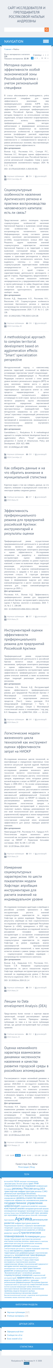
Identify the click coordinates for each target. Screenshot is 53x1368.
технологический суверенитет (36, 1264)
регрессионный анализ (17, 1245)
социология (31, 1295)
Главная (7, 49)
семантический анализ (39, 1285)
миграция (23, 1181)
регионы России (22, 1188)
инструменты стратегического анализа (20, 1262)
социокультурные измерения (18, 1275)
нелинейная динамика (31, 1273)
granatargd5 (42, 176)
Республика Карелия (39, 1282)
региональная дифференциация (17, 1282)
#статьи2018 (8, 1181)
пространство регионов (31, 1239)
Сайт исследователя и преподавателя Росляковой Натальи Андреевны (26, 14)
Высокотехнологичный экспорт (15, 1295)
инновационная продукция (15, 1211)
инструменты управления (22, 1251)
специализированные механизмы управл (21, 1293)
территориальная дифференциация (19, 1253)
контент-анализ (12, 1257)
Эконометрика (10, 1184)
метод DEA (39, 1189)
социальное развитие (29, 1206)
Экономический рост (13, 1273)
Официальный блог (15, 1332)
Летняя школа (22, 1184)
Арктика (23, 1218)
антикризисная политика (13, 1260)
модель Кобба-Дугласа (13, 1280)
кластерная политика (12, 1241)
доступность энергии (23, 1248)
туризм (15, 1233)
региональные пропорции (15, 1194)
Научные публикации (15, 176)
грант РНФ (33, 1183)
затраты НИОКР (40, 1278)
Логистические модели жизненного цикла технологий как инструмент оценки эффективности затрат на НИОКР (25, 742)
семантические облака (13, 1264)
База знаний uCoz (14, 1339)
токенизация (42, 1215)
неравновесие (10, 1198)
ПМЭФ (16, 1181)
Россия (6, 1251)
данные (43, 1236)
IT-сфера (25, 1260)
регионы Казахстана (11, 1213)
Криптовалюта (9, 1220)
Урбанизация (15, 1239)
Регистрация (23, 1167)
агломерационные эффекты (25, 1271)
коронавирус (13, 1215)
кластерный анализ (14, 1208)
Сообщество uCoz (14, 1335)
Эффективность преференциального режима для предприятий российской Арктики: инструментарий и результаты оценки (24, 522)
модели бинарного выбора (24, 1291)
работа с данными (31, 1280)
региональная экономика (33, 1243)
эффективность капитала (38, 1241)
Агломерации (32, 1236)
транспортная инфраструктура (19, 1191)
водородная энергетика (40, 1248)
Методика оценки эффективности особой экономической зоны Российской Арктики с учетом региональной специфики (22, 76)
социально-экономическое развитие (19, 1230)
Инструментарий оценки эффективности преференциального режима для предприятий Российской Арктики (24, 639)
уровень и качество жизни (30, 1198)
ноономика (42, 1206)
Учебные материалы (15, 497)
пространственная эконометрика (17, 1289)
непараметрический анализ (36, 1209)
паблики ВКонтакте (33, 1287)
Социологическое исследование (20, 1186)
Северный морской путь (29, 1257)
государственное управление (23, 1203)
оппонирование (32, 1181)
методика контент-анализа (15, 1266)
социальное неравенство (15, 1200)
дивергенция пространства (14, 1243)
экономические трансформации (30, 1255)
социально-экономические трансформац (28, 1228)
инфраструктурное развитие (27, 1223)
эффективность (25, 1277)
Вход (32, 1167)
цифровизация (12, 1206)
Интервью (7, 1189)
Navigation (13, 41)
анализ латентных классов (22, 1297)
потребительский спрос (29, 1213)
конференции (41, 1186)
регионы (25, 1241)
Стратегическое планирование (22, 1234)
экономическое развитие (36, 1200)
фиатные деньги (24, 1215)
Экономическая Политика (35, 1196)
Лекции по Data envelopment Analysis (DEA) (25, 1003)
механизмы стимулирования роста (20, 1195)
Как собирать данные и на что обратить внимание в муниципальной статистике (25, 472)
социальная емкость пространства (16, 1284)
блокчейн (34, 1215)
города (7, 1239)
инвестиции (34, 1260)
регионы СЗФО (41, 1191)
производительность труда (37, 1211)
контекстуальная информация (15, 1287)
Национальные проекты (14, 1226)
